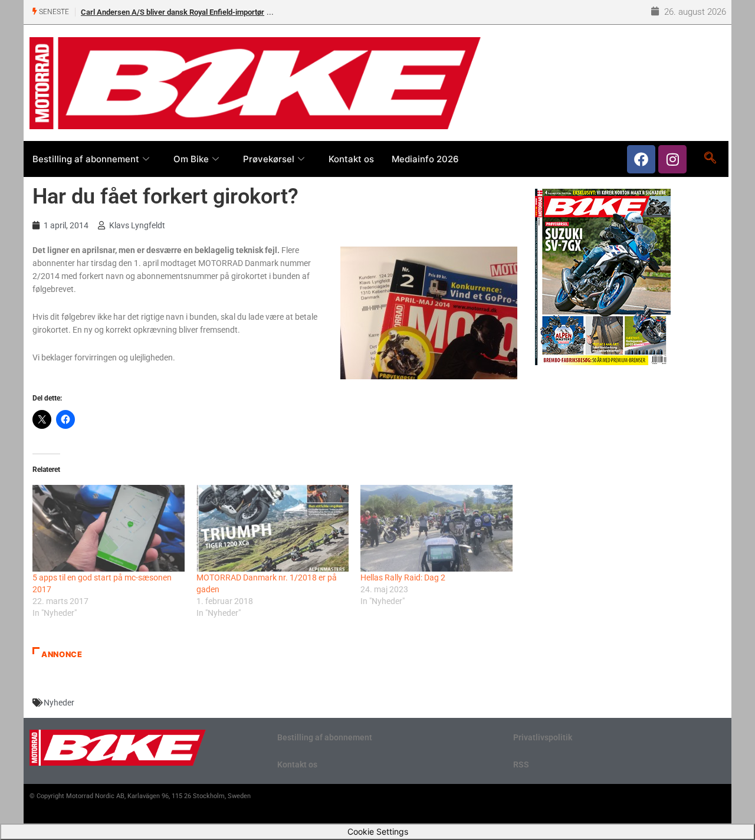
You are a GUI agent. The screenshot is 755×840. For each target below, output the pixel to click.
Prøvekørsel (268, 159)
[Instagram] (672, 159)
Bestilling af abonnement (85, 159)
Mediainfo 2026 (425, 159)
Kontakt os (351, 159)
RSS (521, 764)
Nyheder (59, 702)
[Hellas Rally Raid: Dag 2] (436, 528)
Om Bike (191, 159)
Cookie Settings (377, 831)
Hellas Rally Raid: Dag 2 (402, 577)
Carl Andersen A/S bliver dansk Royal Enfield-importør (172, 12)
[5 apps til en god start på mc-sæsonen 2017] (108, 528)
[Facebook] (641, 159)
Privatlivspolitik (542, 737)
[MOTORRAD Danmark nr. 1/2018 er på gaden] (272, 528)
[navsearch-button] (710, 159)
